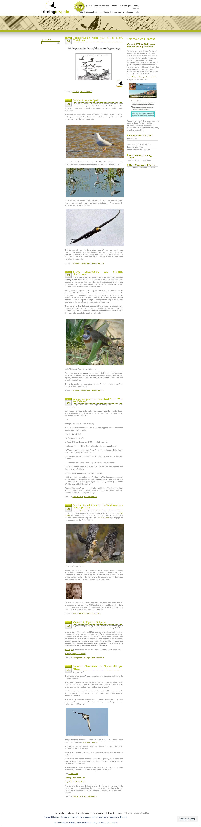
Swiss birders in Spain (86, 100)
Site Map (71, 813)
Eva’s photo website (89, 742)
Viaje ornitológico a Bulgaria (89, 622)
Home (81, 6)
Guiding (89, 6)
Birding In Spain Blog (135, 147)
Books (114, 6)
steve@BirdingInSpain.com (75, 654)
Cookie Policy (111, 823)
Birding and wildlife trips (81, 263)
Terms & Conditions (115, 813)
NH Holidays (104, 12)
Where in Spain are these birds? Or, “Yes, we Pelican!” (98, 400)
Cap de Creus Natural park (75, 782)
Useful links (60, 813)
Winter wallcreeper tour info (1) (143, 77)
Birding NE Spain (125, 6)
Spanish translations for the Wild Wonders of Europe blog (98, 506)
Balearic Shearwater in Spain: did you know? (98, 667)
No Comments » (86, 92)
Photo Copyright (98, 813)
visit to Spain (104, 518)
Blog (81, 12)
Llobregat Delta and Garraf (75, 778)
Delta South (73, 774)
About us (129, 12)
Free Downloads (91, 12)
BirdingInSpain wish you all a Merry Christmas (98, 39)
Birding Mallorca (118, 12)
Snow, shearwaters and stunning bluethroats (98, 273)
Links (137, 12)
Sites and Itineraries (101, 6)
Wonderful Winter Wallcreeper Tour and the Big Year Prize (141, 45)
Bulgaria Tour (132, 139)
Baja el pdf (69, 650)
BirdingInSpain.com (80, 511)
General (76, 92)
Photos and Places (80, 613)
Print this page (83, 813)
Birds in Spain (78, 497)
